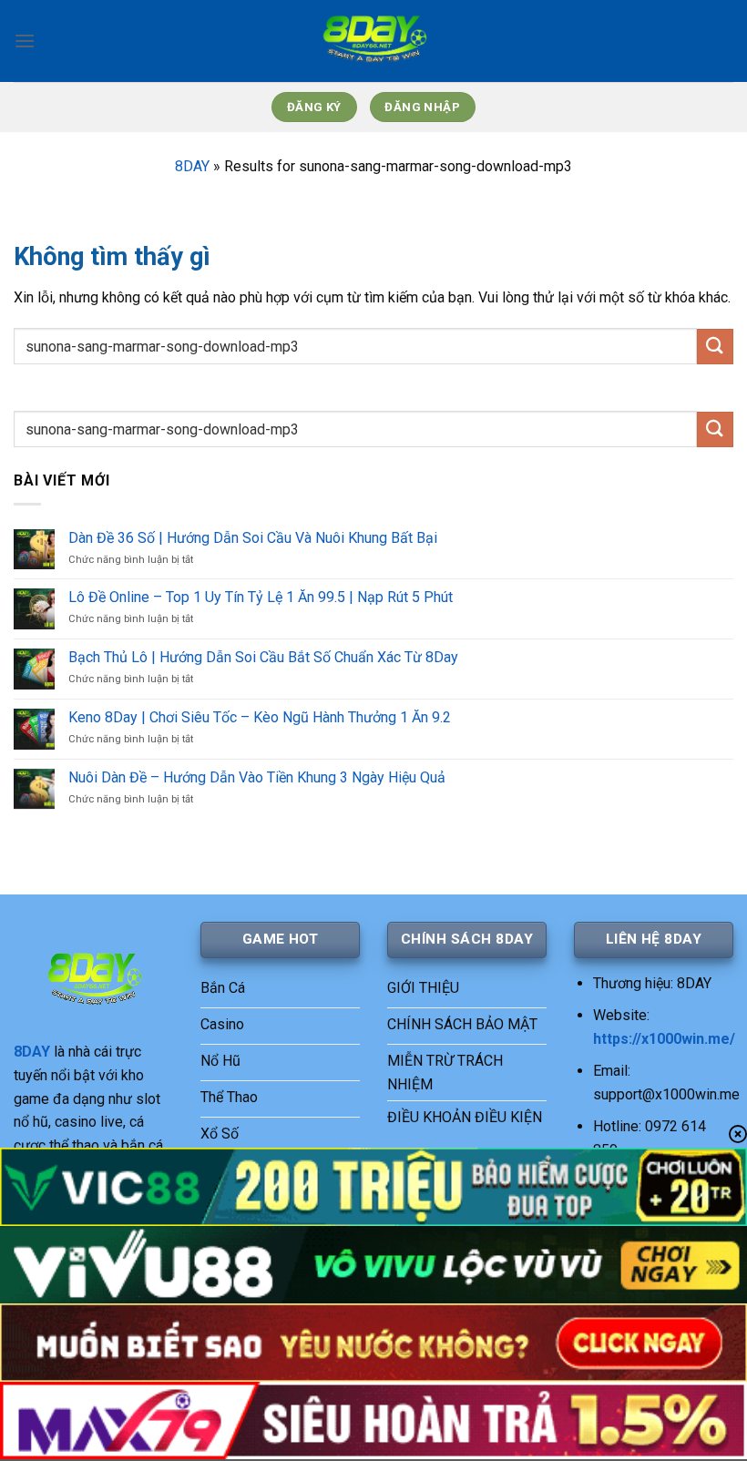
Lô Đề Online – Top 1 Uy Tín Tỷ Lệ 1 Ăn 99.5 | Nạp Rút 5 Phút (260, 597)
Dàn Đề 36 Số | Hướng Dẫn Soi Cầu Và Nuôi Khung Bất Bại (252, 538)
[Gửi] (715, 346)
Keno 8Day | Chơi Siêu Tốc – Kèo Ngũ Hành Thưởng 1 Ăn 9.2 (259, 717)
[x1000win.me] (373, 41)
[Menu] (25, 40)
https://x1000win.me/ (664, 1038)
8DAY (192, 166)
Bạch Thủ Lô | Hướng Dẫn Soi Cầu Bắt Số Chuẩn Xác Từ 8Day (263, 657)
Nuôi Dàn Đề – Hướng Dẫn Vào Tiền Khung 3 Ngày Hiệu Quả (256, 777)
